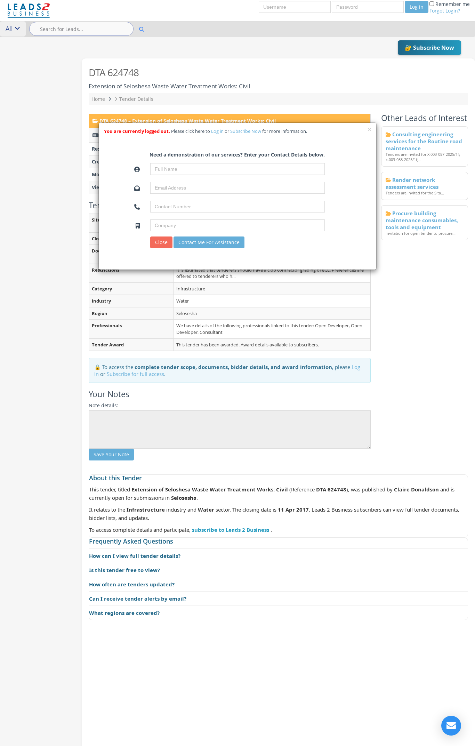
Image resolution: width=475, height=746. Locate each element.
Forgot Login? (444, 10)
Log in (417, 6)
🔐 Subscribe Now (429, 47)
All (10, 28)
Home (98, 99)
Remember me (449, 7)
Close (161, 242)
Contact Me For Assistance (209, 242)
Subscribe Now (246, 131)
